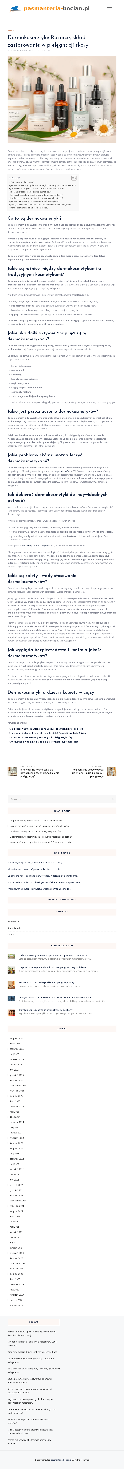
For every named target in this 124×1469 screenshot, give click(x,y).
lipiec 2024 (15, 1116)
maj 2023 (14, 1153)
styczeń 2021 (16, 1247)
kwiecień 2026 (17, 1059)
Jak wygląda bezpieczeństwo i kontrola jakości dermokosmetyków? (40, 204)
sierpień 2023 (16, 1148)
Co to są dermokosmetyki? (22, 182)
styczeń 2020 (16, 1305)
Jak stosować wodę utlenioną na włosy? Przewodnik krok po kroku (47, 728)
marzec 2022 (16, 1174)
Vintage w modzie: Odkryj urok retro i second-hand (32, 1351)
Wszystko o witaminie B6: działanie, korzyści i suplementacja (44, 741)
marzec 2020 (16, 1300)
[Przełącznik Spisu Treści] (72, 178)
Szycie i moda (14, 928)
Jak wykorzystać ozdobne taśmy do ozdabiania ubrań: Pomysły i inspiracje (55, 997)
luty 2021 (14, 1242)
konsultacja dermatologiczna (36, 545)
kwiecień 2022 (17, 1169)
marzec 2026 (16, 1064)
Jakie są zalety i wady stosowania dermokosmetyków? (34, 201)
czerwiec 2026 (17, 1048)
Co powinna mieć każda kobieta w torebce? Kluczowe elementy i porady (43, 875)
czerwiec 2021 (17, 1221)
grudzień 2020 (17, 1253)
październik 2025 (18, 1085)
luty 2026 (14, 1069)
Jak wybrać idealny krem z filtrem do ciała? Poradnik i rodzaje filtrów (48, 733)
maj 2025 (14, 1111)
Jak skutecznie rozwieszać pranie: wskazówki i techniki (34, 869)
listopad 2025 (16, 1080)
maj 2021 (14, 1226)
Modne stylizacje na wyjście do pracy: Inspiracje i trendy (35, 862)
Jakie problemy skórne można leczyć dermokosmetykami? (36, 195)
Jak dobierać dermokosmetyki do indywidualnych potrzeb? (36, 198)
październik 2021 (18, 1200)
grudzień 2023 (17, 1137)
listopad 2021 (16, 1195)
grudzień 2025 (17, 1075)
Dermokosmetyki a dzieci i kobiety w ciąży (29, 208)
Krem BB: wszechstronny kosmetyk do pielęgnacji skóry (41, 737)
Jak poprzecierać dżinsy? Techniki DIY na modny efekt (36, 820)
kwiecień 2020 (17, 1294)
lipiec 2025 (15, 1101)
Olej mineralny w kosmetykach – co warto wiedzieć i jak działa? (41, 836)
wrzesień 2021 (17, 1205)
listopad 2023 (16, 1143)
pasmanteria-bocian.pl (61, 1459)
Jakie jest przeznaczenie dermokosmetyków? (30, 192)
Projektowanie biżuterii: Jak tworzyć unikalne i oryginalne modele (39, 888)
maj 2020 (14, 1289)
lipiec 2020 (15, 1279)
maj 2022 (14, 1164)
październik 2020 (18, 1263)
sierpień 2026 (16, 1038)
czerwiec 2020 (17, 1284)
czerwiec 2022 (17, 1158)
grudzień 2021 (17, 1190)
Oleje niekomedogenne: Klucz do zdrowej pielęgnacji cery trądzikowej (53, 967)
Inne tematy (13, 921)
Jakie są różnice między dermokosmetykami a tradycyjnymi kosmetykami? (43, 185)
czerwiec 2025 (17, 1106)
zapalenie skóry (62, 471)
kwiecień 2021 (17, 1232)
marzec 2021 (16, 1237)
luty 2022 (14, 1179)
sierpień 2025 (16, 1095)
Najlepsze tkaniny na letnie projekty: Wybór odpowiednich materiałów (53, 955)
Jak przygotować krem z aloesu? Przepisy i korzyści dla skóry (39, 826)
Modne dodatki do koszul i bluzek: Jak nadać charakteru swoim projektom (44, 882)
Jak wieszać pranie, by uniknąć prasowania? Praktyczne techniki (40, 842)
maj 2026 (14, 1054)
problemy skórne (36, 455)
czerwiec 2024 (17, 1122)
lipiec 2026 (15, 1043)
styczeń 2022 (16, 1185)
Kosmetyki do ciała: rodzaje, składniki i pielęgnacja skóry (46, 982)
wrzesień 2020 (17, 1268)
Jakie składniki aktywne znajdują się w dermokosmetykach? (37, 188)
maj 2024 (14, 1127)
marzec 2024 (16, 1132)
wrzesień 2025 (17, 1090)
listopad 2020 (16, 1258)
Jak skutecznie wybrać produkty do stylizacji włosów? (36, 831)
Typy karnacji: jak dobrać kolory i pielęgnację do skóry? (45, 1009)
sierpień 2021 (16, 1211)
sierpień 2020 (16, 1273)
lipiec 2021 (15, 1216)
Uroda (11, 30)
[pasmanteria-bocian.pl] (49, 9)
